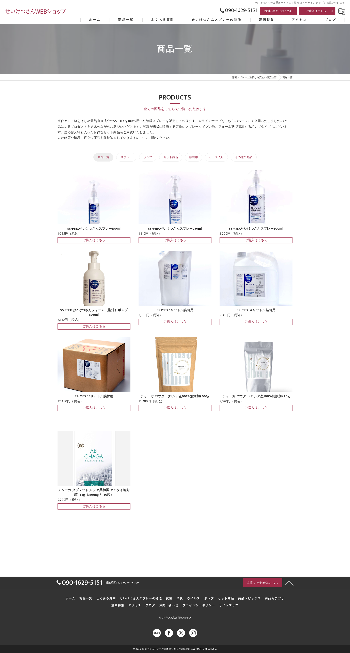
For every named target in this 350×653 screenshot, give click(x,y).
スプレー (126, 157)
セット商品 (170, 157)
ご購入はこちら (316, 11)
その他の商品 (243, 157)
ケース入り (216, 157)
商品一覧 (103, 157)
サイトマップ (229, 605)
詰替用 (193, 157)
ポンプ (147, 157)
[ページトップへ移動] (289, 583)
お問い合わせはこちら (278, 11)
